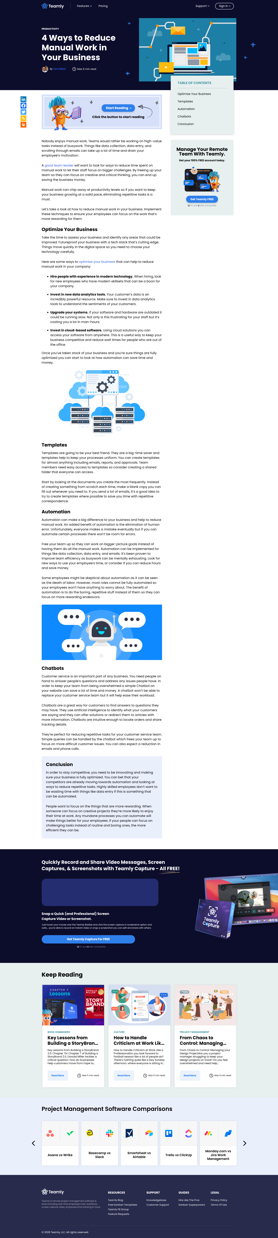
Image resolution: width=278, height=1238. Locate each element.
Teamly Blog (115, 1200)
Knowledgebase (156, 1200)
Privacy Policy (219, 1200)
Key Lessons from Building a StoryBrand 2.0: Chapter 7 (73, 1040)
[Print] (23, 125)
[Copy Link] (23, 118)
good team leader (59, 165)
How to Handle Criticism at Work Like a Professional (139, 1040)
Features (83, 6)
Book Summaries (59, 1032)
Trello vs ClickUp (178, 1155)
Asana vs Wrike (60, 1155)
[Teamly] (53, 5)
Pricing (103, 6)
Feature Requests (118, 1214)
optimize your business (97, 261)
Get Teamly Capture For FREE (88, 939)
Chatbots (184, 116)
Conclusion (186, 124)
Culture (119, 1032)
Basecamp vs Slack (99, 1155)
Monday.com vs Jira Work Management (218, 1155)
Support (201, 6)
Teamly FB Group (118, 1209)
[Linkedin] (23, 99)
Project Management (194, 1032)
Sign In (223, 6)
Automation (186, 109)
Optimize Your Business (194, 94)
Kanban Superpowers (192, 1204)
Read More (58, 1075)
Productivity (50, 29)
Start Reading (117, 108)
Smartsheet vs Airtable (139, 1155)
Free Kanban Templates (122, 1204)
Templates (185, 101)
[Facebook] (23, 105)
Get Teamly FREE (202, 199)
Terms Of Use (219, 1204)
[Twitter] (23, 112)
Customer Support (158, 1204)
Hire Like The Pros (189, 1200)
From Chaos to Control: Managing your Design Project (202, 1040)
